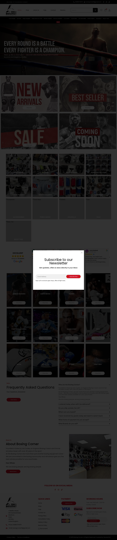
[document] (58, 270)
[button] (81, 252)
